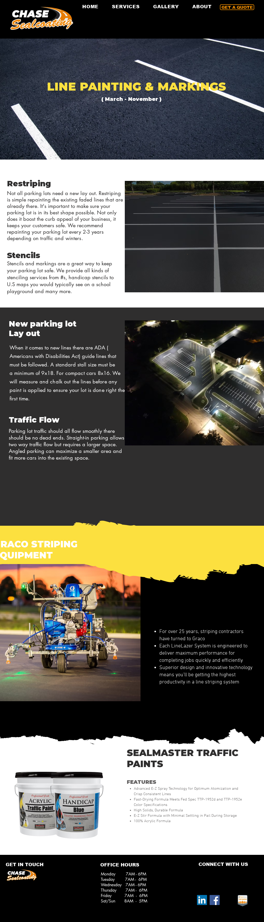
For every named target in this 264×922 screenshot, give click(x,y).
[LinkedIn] (202, 900)
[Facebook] (215, 900)
